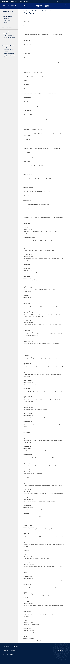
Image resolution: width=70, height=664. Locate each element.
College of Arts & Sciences (23, 1)
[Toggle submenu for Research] (56, 6)
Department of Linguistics (8, 5)
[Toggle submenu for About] (27, 6)
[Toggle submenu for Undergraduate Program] (42, 6)
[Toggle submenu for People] (33, 6)
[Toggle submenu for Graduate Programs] (49, 6)
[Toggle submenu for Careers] (62, 6)
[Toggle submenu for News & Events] (68, 6)
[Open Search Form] (68, 1)
